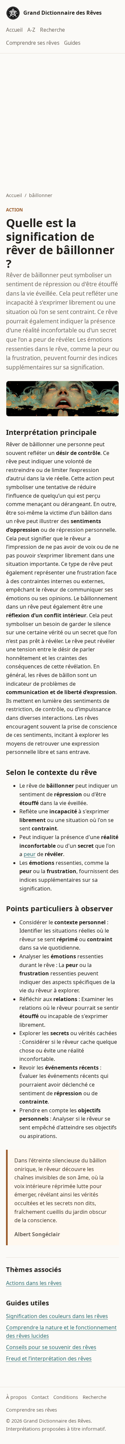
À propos (16, 1397)
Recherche (52, 29)
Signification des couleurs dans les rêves (57, 1316)
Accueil (14, 29)
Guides (72, 42)
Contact (40, 1397)
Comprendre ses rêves (32, 42)
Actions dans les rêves (34, 1283)
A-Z (31, 29)
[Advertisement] (62, 119)
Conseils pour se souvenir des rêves (51, 1347)
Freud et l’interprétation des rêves (49, 1358)
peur (30, 854)
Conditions (65, 1397)
